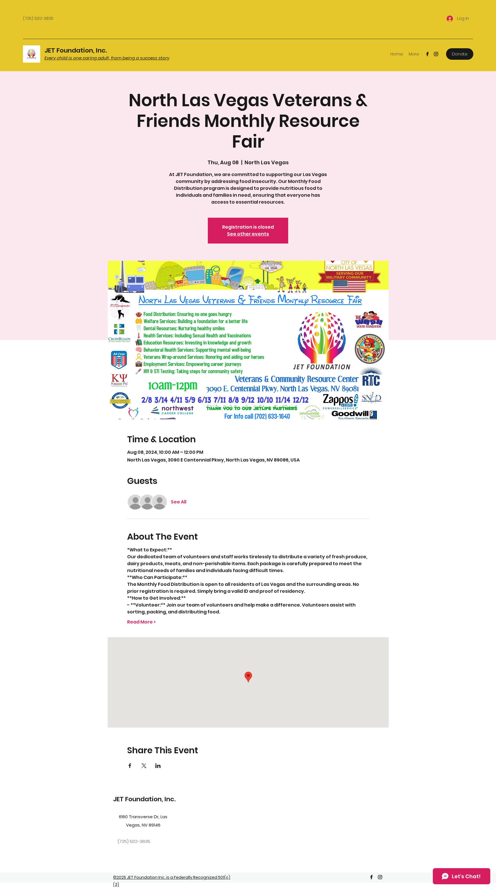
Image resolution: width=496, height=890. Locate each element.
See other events (248, 234)
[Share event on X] (144, 765)
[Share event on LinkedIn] (158, 765)
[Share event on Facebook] (130, 765)
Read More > (141, 622)
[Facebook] (427, 54)
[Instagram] (436, 54)
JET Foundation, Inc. (75, 50)
